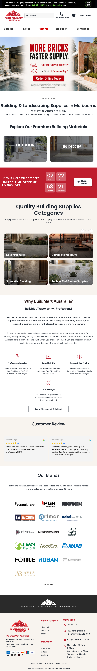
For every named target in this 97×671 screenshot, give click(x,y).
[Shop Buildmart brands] (25, 504)
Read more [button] (56, 458)
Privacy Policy (49, 663)
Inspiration (61, 28)
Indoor (26, 28)
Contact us (83, 28)
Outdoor (8, 28)
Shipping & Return (61, 663)
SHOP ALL (48, 585)
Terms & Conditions (36, 663)
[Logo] (14, 10)
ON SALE (43, 28)
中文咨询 (88, 4)
